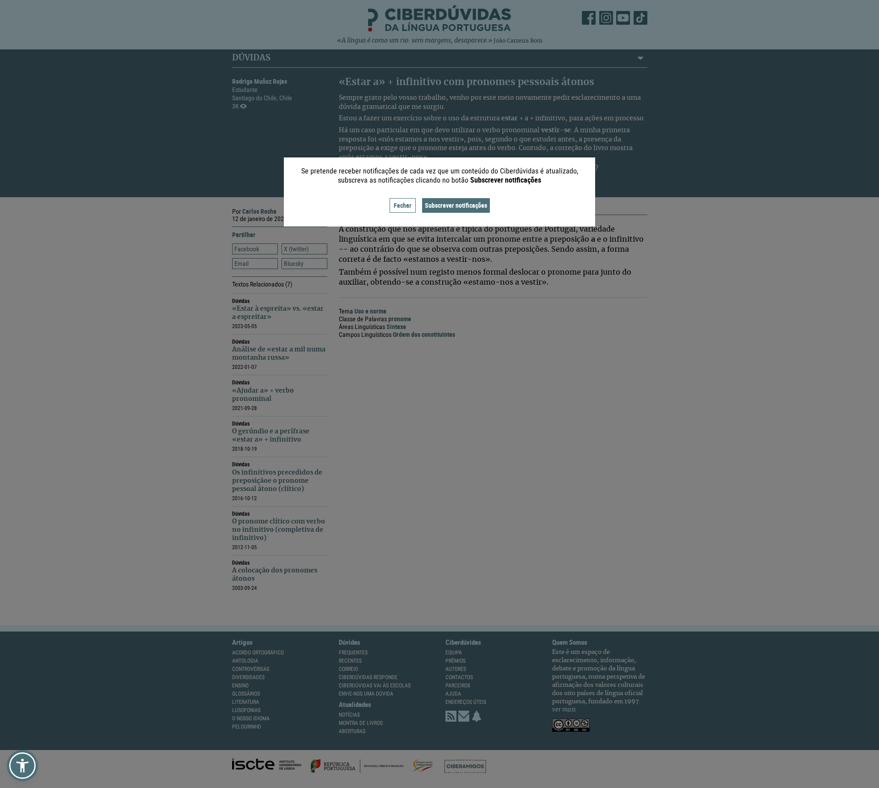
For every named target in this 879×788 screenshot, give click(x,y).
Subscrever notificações (456, 205)
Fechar (403, 205)
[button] (22, 765)
